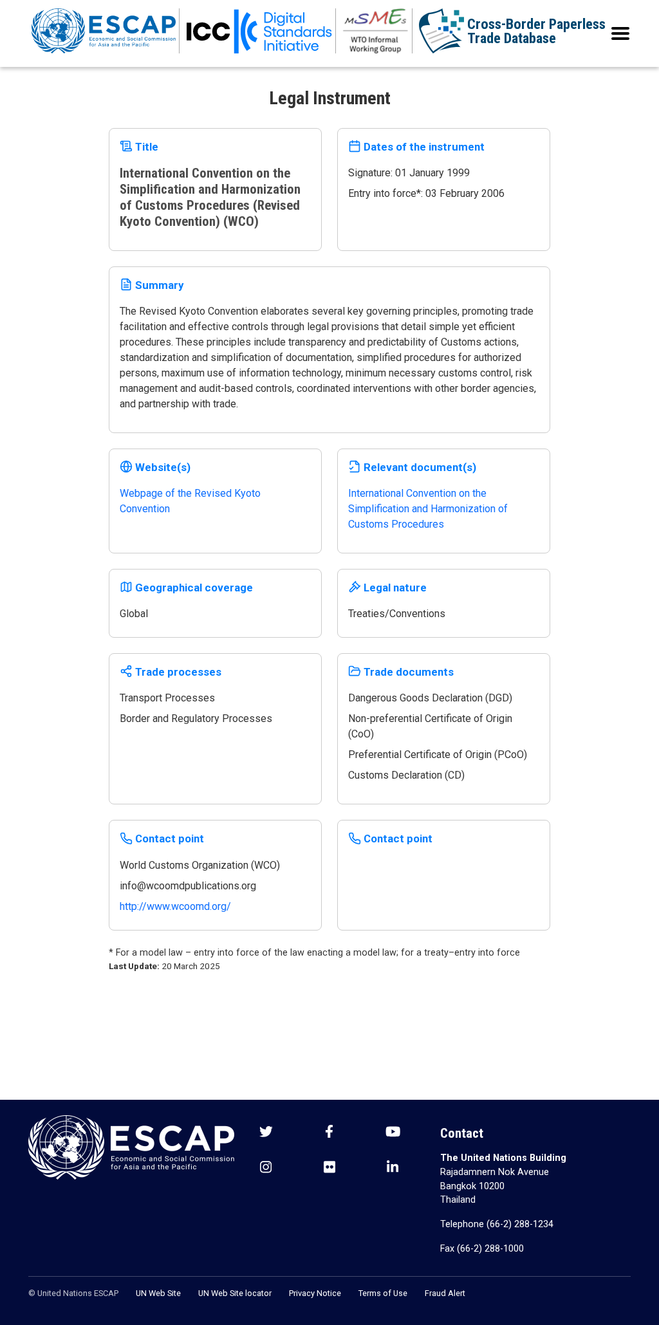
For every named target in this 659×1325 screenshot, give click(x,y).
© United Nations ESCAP (73, 1293)
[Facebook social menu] (329, 1133)
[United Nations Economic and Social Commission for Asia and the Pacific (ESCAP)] (104, 30)
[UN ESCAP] (131, 1146)
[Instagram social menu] (266, 1168)
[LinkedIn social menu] (392, 1168)
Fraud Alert (445, 1293)
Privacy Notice (315, 1293)
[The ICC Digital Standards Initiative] (259, 30)
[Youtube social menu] (392, 1133)
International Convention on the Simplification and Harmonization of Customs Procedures (428, 508)
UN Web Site (158, 1293)
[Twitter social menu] (266, 1133)
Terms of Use (382, 1293)
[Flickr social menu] (329, 1168)
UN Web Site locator (235, 1293)
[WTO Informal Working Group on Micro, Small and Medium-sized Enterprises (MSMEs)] (376, 30)
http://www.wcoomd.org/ (175, 906)
